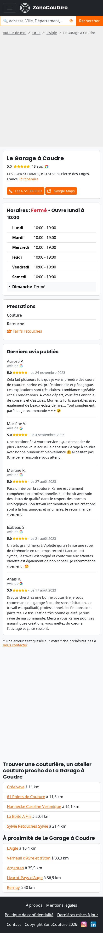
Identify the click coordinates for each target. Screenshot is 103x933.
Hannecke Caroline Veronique (34, 806)
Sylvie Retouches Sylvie (27, 826)
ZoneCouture (50, 7)
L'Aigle (12, 848)
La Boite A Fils (19, 816)
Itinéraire (30, 179)
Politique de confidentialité (29, 914)
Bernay (13, 887)
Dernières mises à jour (77, 914)
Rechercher (89, 20)
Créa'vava (15, 787)
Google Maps (64, 191)
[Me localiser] (71, 21)
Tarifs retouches (27, 331)
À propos (34, 905)
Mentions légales (61, 905)
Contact (14, 924)
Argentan (15, 867)
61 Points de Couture (26, 796)
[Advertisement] (51, 89)
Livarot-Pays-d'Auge (25, 877)
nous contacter (15, 645)
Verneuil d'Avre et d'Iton (29, 858)
